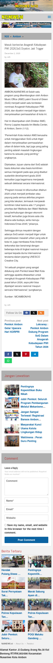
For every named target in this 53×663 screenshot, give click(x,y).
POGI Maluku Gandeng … (35, 636)
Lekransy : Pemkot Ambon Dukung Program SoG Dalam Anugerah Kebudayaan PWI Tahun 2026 (38, 334)
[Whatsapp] (8, 360)
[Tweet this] (17, 354)
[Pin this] (26, 354)
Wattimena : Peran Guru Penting (31, 439)
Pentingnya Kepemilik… (35, 572)
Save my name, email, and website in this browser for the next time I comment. (26, 528)
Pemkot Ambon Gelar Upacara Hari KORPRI (13, 326)
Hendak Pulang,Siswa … (10, 572)
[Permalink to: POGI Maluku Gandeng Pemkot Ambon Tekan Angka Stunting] (39, 626)
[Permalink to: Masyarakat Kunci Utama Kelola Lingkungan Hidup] (12, 428)
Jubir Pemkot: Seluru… (9, 636)
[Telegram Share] (34, 354)
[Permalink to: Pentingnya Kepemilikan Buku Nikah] (12, 390)
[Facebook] (26, 313)
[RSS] (41, 313)
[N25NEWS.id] (12, 17)
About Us (20, 643)
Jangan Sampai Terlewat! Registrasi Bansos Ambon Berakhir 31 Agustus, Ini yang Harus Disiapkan (33, 421)
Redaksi (30, 643)
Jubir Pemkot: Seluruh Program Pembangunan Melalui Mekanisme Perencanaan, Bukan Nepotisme (34, 406)
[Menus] (49, 17)
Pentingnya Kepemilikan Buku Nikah (31, 390)
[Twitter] (34, 313)
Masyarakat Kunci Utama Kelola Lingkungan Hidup (31, 428)
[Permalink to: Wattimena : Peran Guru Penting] (12, 441)
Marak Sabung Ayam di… (36, 593)
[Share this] (8, 354)
